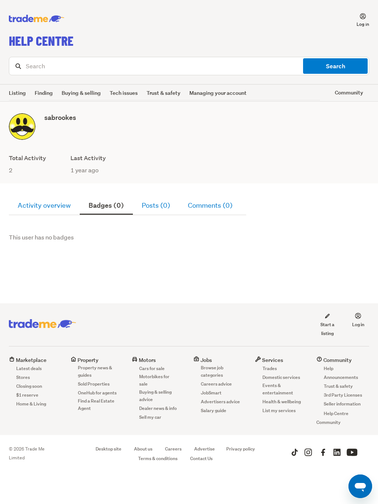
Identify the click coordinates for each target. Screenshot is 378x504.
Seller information (342, 404)
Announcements (341, 377)
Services (272, 359)
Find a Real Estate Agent (96, 404)
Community (337, 359)
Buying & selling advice (155, 396)
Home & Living (31, 404)
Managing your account (218, 92)
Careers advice (216, 384)
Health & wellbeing (281, 401)
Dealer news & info (158, 408)
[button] (358, 18)
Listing (17, 92)
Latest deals (29, 368)
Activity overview (44, 205)
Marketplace (31, 359)
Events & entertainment (277, 389)
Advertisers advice (220, 401)
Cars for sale (152, 368)
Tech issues (124, 92)
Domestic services (281, 377)
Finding (44, 92)
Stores (23, 377)
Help (328, 368)
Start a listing (327, 328)
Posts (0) (156, 205)
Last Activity (88, 158)
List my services (279, 410)
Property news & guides (95, 371)
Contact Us (201, 458)
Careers (173, 449)
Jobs (205, 359)
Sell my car (150, 417)
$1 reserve (27, 395)
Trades (269, 368)
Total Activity (27, 158)
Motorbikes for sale (154, 380)
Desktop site (108, 449)
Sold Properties (94, 384)
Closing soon (29, 386)
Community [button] (349, 92)
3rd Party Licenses (343, 395)
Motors (147, 359)
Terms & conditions (158, 458)
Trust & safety (164, 92)
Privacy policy (240, 449)
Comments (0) (210, 205)
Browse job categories (212, 371)
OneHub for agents (97, 393)
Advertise (204, 449)
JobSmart (211, 393)
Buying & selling (81, 92)
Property (87, 359)
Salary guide (213, 410)
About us (143, 449)
